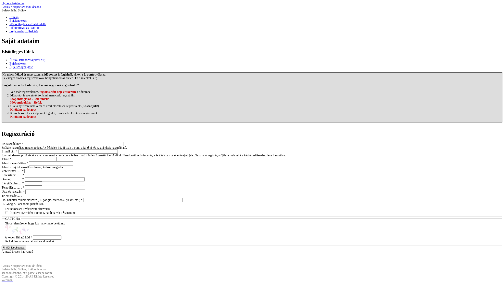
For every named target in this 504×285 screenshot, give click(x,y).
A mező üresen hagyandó (18, 251)
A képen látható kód (18, 237)
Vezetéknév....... (13, 171)
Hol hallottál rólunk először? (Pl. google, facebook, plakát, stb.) (42, 200)
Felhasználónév (12, 143)
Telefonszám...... (12, 195)
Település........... (13, 187)
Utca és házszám (13, 191)
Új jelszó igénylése (21, 67)
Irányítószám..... (13, 183)
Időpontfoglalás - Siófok (24, 27)
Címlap (14, 17)
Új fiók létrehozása (27, 60)
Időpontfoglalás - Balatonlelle (27, 24)
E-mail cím (10, 151)
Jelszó (6, 159)
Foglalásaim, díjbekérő (23, 31)
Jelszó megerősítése (15, 163)
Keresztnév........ (13, 175)
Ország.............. (13, 179)
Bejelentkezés (18, 20)
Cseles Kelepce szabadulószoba (21, 6)
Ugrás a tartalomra (13, 3)
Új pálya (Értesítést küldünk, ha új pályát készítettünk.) (43, 212)
